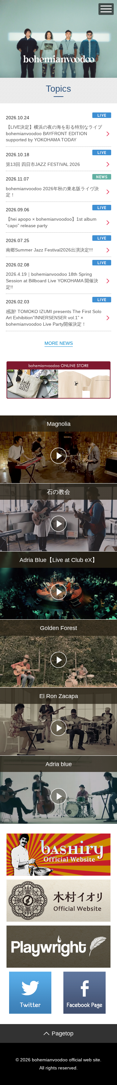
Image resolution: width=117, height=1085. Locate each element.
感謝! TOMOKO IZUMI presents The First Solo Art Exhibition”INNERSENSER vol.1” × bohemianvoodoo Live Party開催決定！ (53, 318)
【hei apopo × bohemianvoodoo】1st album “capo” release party (51, 222)
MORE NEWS (59, 343)
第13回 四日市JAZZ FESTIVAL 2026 (43, 164)
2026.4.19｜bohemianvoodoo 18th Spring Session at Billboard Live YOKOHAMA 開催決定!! (52, 280)
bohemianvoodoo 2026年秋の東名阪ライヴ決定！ (52, 192)
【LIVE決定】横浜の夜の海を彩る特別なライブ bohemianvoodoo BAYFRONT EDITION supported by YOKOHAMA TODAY (54, 133)
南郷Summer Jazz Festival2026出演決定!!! (49, 249)
